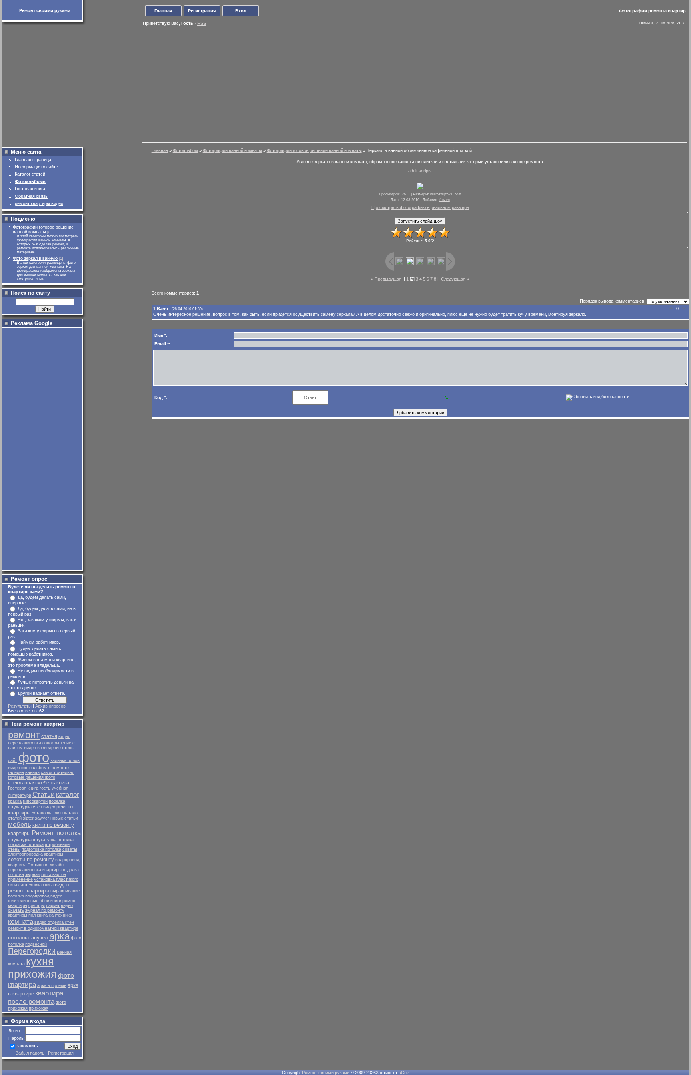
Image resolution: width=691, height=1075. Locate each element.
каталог (67, 794)
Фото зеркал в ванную (35, 258)
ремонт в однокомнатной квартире (43, 928)
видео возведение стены (49, 747)
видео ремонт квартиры (38, 888)
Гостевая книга (23, 788)
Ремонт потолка (56, 833)
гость (45, 788)
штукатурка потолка (53, 839)
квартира (17, 864)
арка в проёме (51, 985)
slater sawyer (36, 818)
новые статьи (64, 818)
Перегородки (32, 951)
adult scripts (420, 170)
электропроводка (25, 854)
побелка (57, 801)
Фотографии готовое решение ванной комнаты (43, 229)
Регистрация (202, 10)
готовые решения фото (31, 777)
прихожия (32, 974)
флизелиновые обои (28, 900)
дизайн (57, 864)
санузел (38, 938)
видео (67, 905)
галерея (16, 772)
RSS (201, 23)
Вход (240, 10)
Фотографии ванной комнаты (232, 150)
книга (62, 783)
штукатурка (20, 839)
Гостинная (38, 864)
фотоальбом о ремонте (45, 767)
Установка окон (47, 812)
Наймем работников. (39, 642)
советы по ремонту (31, 859)
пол (32, 915)
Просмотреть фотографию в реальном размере (420, 207)
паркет (53, 905)
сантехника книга (36, 884)
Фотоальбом (185, 150)
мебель (19, 824)
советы (69, 849)
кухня (40, 962)
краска (15, 801)
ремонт (24, 734)
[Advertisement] (346, 83)
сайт (12, 760)
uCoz (404, 1072)
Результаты (20, 706)
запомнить (27, 1046)
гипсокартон (35, 801)
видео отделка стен (54, 922)
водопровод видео (43, 896)
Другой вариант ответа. (41, 693)
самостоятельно (57, 772)
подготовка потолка (41, 849)
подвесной (36, 944)
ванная (32, 772)
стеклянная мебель (31, 783)
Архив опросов (50, 706)
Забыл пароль (30, 1053)
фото (33, 757)
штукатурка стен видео (31, 806)
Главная (163, 10)
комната (20, 921)
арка (59, 936)
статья (49, 736)
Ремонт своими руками (325, 1072)
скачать (16, 910)
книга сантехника (54, 915)
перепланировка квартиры (35, 869)
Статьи (43, 794)
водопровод (67, 859)
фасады (36, 905)
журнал (32, 874)
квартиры (53, 854)
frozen (444, 200)
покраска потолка (26, 844)
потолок (17, 938)
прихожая (38, 1008)
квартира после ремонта (35, 997)
